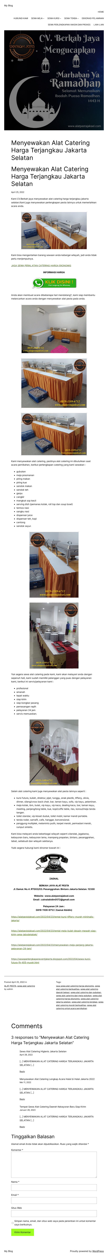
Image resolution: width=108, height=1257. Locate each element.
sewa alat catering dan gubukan (86, 992)
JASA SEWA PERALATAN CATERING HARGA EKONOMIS (41, 265)
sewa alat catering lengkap (84, 1002)
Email (15, 1195)
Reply (22, 1071)
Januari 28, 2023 (28, 1110)
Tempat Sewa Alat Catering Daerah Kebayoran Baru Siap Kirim (53, 1106)
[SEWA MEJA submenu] (43, 18)
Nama (15, 1181)
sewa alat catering (26, 986)
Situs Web (16, 1207)
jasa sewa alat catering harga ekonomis (75, 986)
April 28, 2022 (26, 1054)
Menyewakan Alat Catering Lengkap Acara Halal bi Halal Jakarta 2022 (57, 1079)
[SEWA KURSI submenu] (60, 18)
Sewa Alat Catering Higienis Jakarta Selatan (43, 1051)
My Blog (8, 5)
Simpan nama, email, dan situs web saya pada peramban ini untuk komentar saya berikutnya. (55, 1223)
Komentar (17, 1150)
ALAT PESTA (10, 986)
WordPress (98, 1251)
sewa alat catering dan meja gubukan (74, 995)
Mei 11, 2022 (25, 1082)
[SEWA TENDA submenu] (78, 18)
